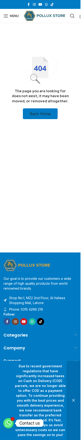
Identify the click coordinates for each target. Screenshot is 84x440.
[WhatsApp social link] (46, 4)
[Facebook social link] (29, 4)
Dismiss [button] (73, 400)
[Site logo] (44, 16)
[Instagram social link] (34, 4)
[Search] (72, 16)
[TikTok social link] (52, 4)
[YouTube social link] (40, 4)
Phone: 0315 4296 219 (26, 309)
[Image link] (27, 265)
